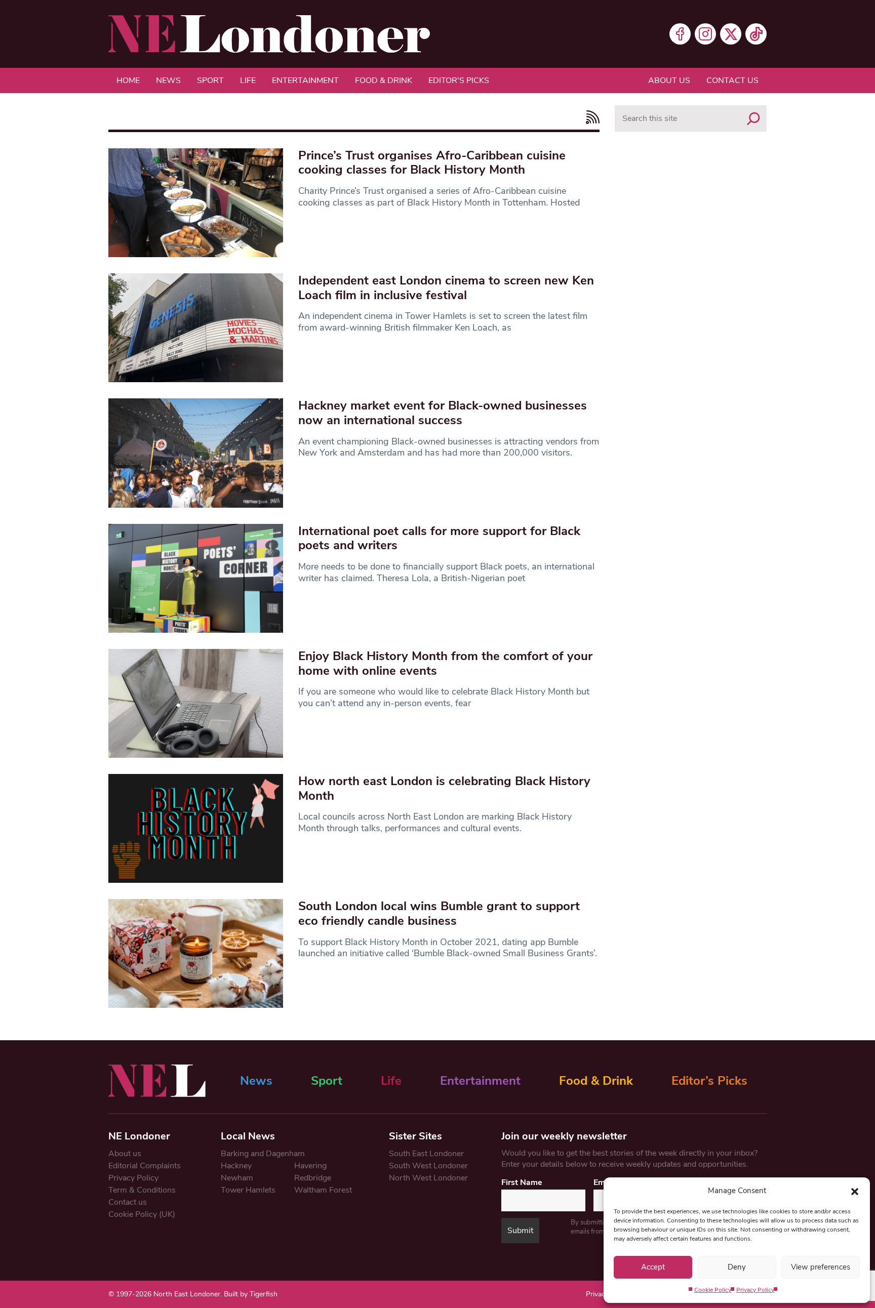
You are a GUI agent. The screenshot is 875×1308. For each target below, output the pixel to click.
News (168, 80)
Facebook (680, 34)
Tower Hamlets (248, 1190)
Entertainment (305, 80)
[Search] (753, 118)
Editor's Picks (458, 80)
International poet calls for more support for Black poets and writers (439, 538)
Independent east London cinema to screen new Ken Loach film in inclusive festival (446, 287)
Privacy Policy (755, 1290)
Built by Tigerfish (250, 1294)
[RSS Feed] (590, 117)
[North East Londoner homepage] (269, 34)
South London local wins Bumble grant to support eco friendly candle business (439, 913)
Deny (737, 1267)
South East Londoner (426, 1153)
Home (128, 80)
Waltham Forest (323, 1190)
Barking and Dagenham (263, 1153)
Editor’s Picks (709, 1081)
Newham (237, 1177)
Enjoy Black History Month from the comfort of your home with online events (445, 663)
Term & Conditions (142, 1190)
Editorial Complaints (144, 1165)
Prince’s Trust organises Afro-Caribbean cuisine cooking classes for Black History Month (432, 162)
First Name (521, 1182)
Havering (310, 1165)
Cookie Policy (712, 1290)
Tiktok (756, 34)
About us (669, 80)
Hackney (236, 1165)
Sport (210, 80)
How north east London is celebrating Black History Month (444, 788)
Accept (653, 1267)
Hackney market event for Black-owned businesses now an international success (442, 412)
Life (248, 80)
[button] (855, 1191)
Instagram (705, 34)
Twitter (730, 34)
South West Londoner (428, 1165)
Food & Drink (383, 80)
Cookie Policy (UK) (141, 1214)
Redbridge (312, 1177)
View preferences (820, 1267)
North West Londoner (428, 1177)
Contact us (732, 80)
